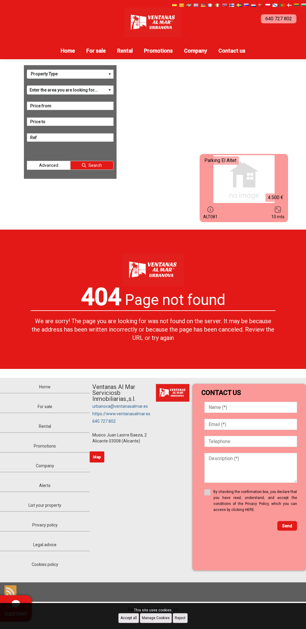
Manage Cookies (156, 618)
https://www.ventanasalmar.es (121, 413)
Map (97, 457)
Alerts (45, 485)
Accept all (128, 618)
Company (195, 51)
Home (68, 51)
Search (95, 165)
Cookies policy (45, 564)
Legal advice (44, 544)
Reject (180, 618)
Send (287, 525)
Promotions (158, 51)
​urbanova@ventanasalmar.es (120, 406)
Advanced (48, 165)
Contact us (231, 51)
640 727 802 (104, 421)
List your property (44, 505)
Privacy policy (45, 525)
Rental (125, 51)
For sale (96, 51)
